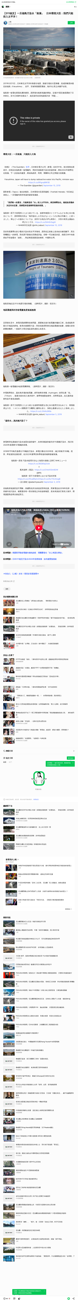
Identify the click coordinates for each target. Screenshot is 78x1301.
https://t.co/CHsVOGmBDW (46, 470)
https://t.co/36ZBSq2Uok (39, 464)
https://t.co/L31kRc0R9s (40, 411)
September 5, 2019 (53, 414)
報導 (27, 167)
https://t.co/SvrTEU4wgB (49, 479)
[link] (14, 1299)
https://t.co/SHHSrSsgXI (45, 222)
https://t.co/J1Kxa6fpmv (28, 479)
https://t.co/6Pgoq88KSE (39, 182)
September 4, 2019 (52, 482)
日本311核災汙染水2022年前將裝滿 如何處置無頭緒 (34, 559)
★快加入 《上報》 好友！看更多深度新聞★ (21, 574)
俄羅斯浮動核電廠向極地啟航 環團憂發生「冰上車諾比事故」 (38, 553)
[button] (6, 1299)
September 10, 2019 (51, 185)
